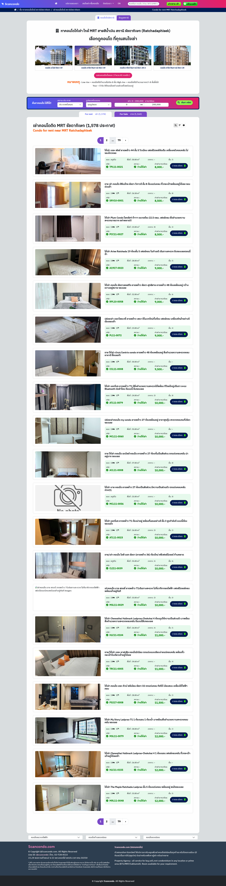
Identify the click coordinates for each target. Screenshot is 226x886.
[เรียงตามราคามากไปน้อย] (180, 125)
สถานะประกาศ (63, 100)
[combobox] (143, 3)
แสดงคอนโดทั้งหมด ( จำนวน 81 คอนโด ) (113, 75)
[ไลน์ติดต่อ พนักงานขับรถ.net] (191, 4)
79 (119, 140)
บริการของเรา (72, 3)
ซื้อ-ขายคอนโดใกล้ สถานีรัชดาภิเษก (34, 10)
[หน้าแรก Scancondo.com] (56, 3)
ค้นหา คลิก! (186, 102)
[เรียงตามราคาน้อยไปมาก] (176, 125)
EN (119, 3)
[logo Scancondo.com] (15, 4)
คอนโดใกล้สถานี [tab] (106, 18)
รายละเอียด (177, 166)
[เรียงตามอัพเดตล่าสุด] (184, 125)
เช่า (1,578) (95, 114)
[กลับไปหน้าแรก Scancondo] (15, 10)
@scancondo (42, 855)
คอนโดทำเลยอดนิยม (97, 837)
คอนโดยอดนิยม (153, 837)
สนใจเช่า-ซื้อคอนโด (90, 3)
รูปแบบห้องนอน (93, 100)
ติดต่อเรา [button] (107, 3)
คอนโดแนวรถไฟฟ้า (39, 837)
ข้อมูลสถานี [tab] (124, 18)
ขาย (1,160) (131, 114)
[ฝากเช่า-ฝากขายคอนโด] (174, 4)
